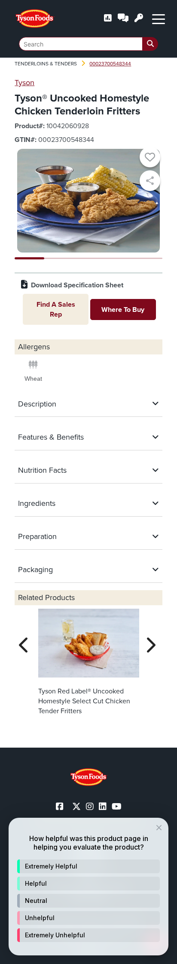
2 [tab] (59, 258)
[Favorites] (150, 158)
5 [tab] (147, 258)
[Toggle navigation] (158, 18)
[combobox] (88, 44)
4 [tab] (118, 258)
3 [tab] (89, 258)
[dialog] (88, 886)
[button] (88, 866)
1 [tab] (29, 258)
